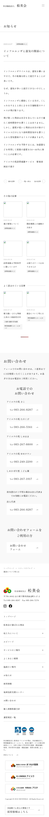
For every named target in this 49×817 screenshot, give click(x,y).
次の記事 (37, 181)
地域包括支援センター (14, 692)
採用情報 (8, 684)
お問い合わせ (10, 700)
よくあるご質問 (11, 658)
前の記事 (11, 181)
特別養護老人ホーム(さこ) (12, 327)
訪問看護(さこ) (22, 44)
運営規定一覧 (10, 717)
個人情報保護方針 (12, 709)
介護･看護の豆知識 (11, 322)
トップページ (10, 616)
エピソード (9, 642)
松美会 (15, 5)
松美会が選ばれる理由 (14, 625)
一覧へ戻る (27, 181)
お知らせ (8, 675)
